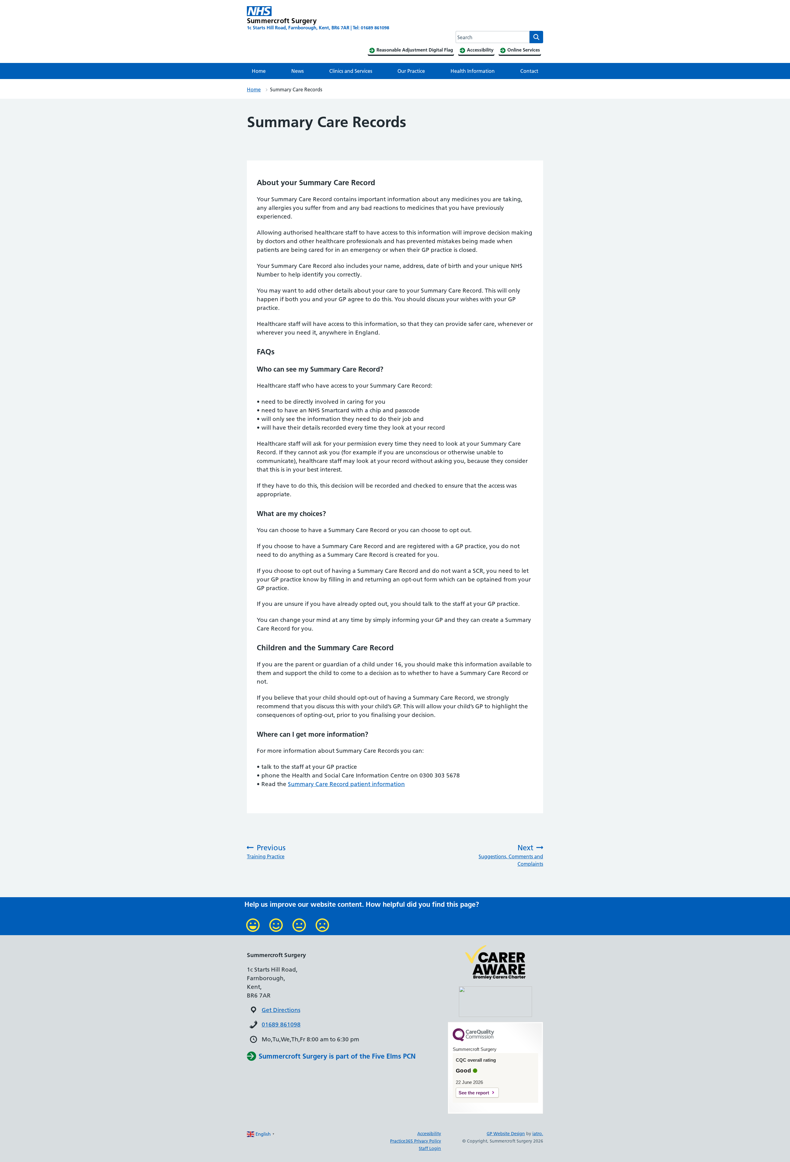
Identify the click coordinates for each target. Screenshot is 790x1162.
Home (259, 71)
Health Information (473, 71)
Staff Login (430, 1148)
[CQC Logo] (473, 1039)
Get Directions (281, 1010)
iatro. (537, 1133)
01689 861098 (281, 1024)
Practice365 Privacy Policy (415, 1141)
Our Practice (411, 71)
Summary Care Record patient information (346, 784)
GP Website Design (506, 1133)
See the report (474, 1092)
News (297, 71)
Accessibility (429, 1133)
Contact (529, 71)
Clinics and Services (350, 71)
